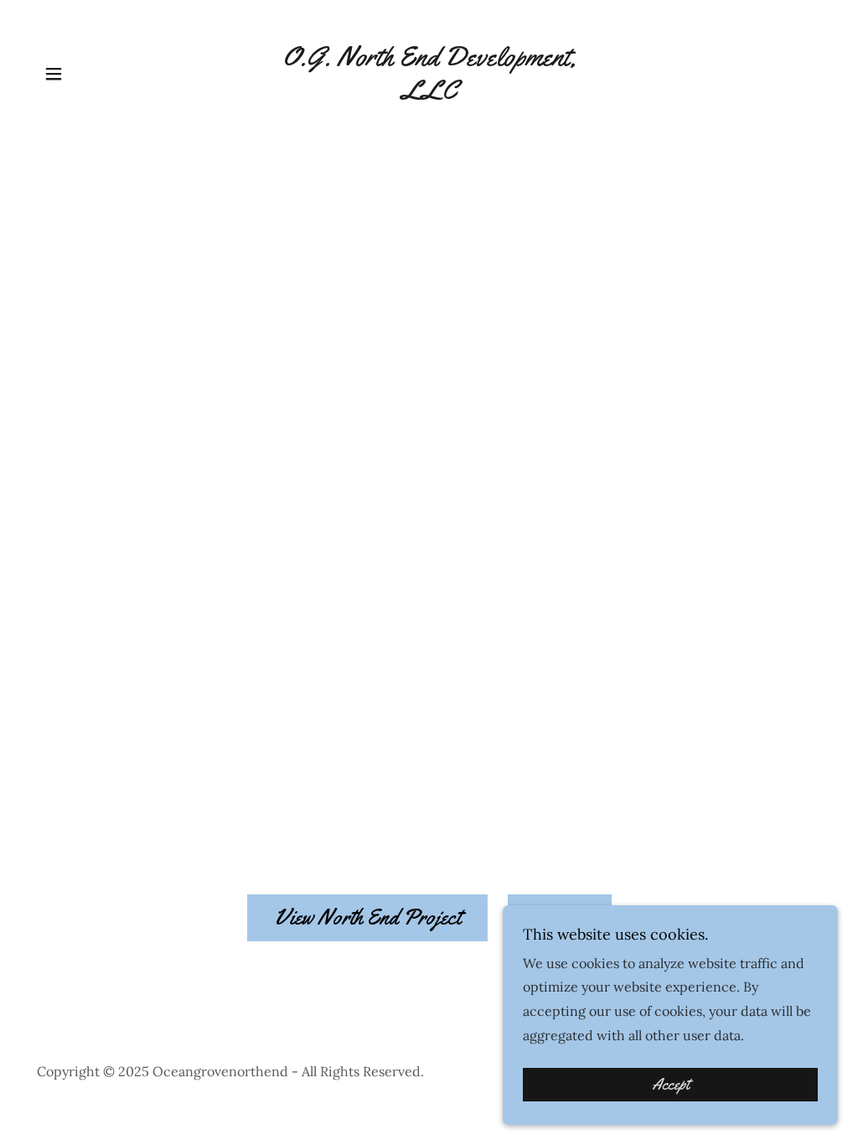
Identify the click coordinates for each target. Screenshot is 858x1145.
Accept (671, 1085)
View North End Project (367, 917)
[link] (429, 93)
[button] (53, 74)
